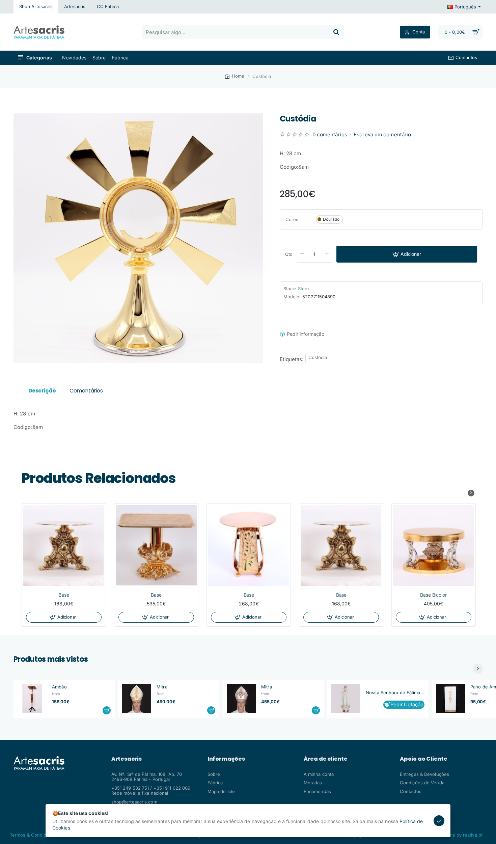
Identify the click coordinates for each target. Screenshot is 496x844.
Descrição (42, 390)
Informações (226, 759)
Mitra (162, 686)
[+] (327, 254)
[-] (302, 254)
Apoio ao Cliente (423, 759)
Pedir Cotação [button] (406, 704)
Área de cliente (326, 759)
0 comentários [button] (329, 134)
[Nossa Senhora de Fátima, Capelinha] (346, 698)
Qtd (289, 254)
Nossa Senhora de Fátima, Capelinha (395, 692)
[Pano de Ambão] (450, 698)
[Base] (63, 545)
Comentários (86, 390)
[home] (235, 76)
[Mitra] (136, 698)
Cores (292, 219)
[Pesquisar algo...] (336, 32)
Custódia (318, 357)
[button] (406, 254)
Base (63, 595)
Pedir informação (305, 334)
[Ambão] (32, 698)
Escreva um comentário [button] (382, 134)
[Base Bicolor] (433, 545)
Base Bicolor (433, 595)
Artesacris (126, 759)
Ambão (59, 686)
